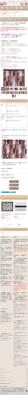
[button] (1, 4)
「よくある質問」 (17, 346)
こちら (5, 393)
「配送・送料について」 (6, 285)
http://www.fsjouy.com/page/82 (9, 53)
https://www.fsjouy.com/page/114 (10, 37)
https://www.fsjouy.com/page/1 (9, 66)
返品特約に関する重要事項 (8, 177)
